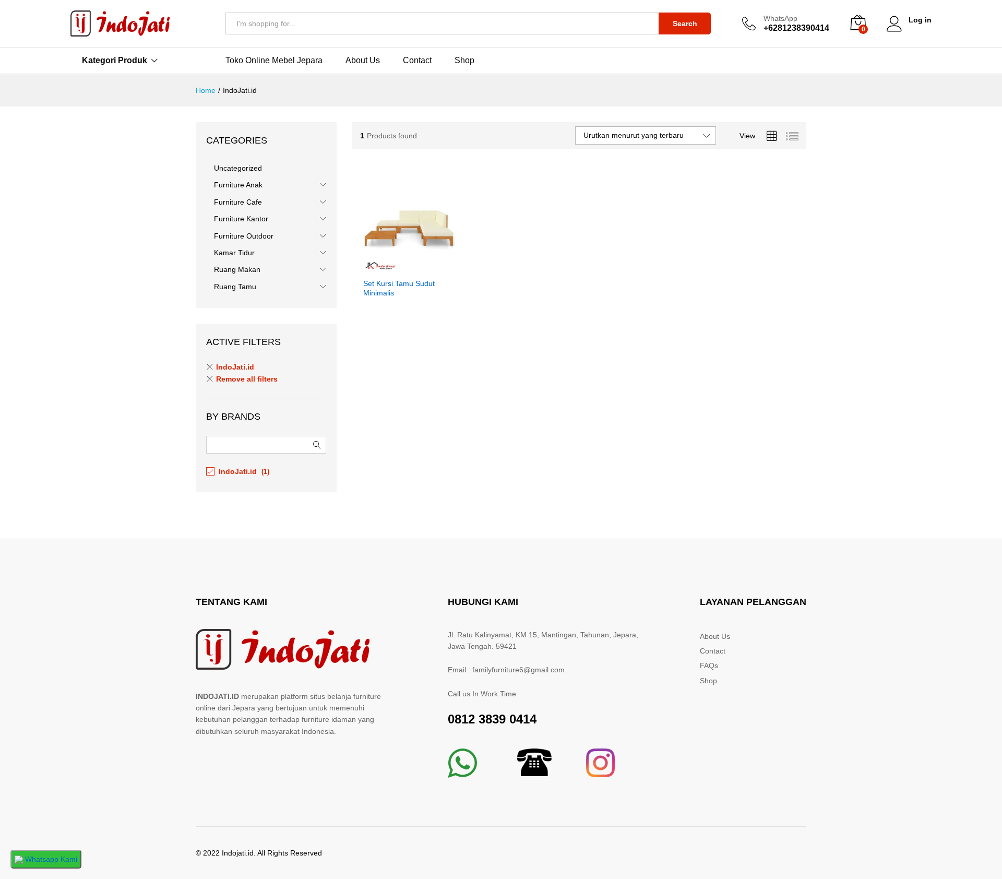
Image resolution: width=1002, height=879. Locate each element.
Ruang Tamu (235, 286)
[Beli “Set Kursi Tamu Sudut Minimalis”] (397, 266)
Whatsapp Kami (50, 859)
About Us (362, 60)
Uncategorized (238, 168)
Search (685, 23)
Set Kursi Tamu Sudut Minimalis (399, 288)
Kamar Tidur (234, 252)
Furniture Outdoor (243, 236)
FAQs (709, 665)
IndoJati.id (235, 367)
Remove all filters (247, 379)
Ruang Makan (237, 269)
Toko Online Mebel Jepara (274, 60)
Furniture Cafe (238, 202)
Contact (417, 60)
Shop (464, 60)
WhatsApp (780, 18)
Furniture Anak (238, 185)
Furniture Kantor (241, 219)
